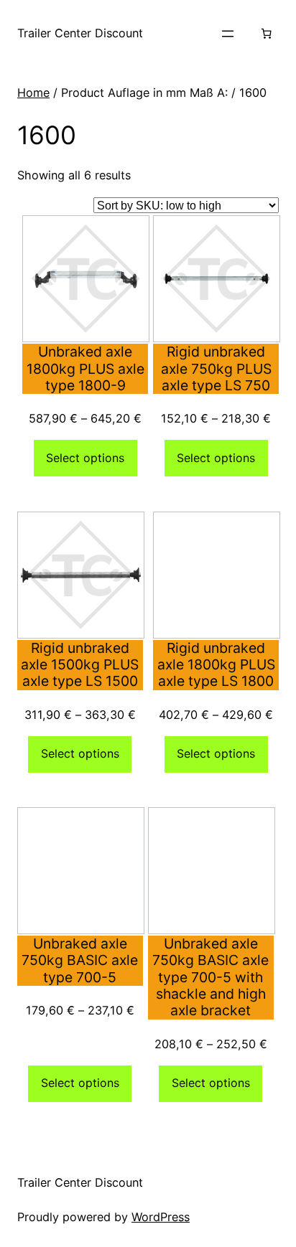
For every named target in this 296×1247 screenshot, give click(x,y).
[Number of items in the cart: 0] (266, 34)
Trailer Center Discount (80, 33)
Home (33, 92)
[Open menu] (227, 33)
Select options (85, 458)
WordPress (160, 1217)
